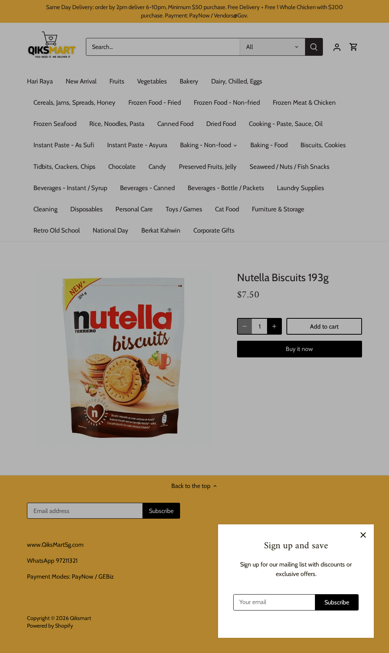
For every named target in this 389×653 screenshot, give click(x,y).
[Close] (363, 535)
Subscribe (336, 602)
